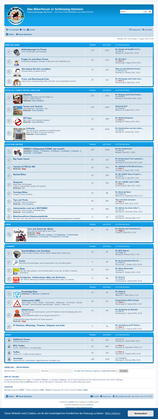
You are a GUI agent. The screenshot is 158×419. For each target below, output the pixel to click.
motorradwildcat (38, 101)
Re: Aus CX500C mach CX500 (127, 182)
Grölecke (30, 128)
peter (85, 390)
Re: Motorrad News (123, 192)
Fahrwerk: (46, 151)
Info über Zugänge (45, 235)
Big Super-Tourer (21, 159)
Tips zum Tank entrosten (125, 200)
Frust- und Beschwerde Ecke (35, 79)
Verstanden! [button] (140, 413)
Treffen (16, 352)
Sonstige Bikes (20, 192)
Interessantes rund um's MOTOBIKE (30, 208)
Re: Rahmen (120, 291)
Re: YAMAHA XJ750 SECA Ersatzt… (129, 166)
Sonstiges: (38, 153)
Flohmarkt (10, 246)
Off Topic (27, 118)
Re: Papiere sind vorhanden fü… (128, 229)
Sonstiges (9, 287)
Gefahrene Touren (21, 339)
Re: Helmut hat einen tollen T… (128, 208)
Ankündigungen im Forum (34, 49)
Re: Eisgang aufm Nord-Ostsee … (129, 95)
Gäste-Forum (28, 310)
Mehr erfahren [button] (112, 413)
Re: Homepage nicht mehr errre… (128, 79)
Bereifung (44, 237)
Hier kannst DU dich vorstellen (36, 69)
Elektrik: (76, 151)
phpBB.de (89, 405)
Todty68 (121, 358)
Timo (120, 302)
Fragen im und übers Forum (34, 59)
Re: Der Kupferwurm (123, 149)
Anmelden (9, 367)
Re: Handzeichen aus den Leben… (129, 128)
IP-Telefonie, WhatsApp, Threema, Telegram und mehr (39, 325)
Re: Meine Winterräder (124, 268)
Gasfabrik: (66, 151)
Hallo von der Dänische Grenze (127, 69)
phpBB (70, 402)
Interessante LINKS (31, 300)
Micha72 (121, 71)
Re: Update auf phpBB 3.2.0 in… (128, 49)
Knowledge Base (29, 291)
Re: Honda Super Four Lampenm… (129, 159)
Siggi (24, 169)
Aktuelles (27, 95)
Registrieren (22, 367)
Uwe (120, 61)
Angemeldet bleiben (109, 371)
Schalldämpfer (60, 235)
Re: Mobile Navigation (124, 118)
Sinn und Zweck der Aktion (40, 229)
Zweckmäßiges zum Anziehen (35, 251)
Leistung (65, 237)
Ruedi (120, 96)
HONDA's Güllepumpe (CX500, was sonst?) (43, 149)
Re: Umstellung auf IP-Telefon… (128, 325)
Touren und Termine (32, 106)
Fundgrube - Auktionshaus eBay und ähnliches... (43, 277)
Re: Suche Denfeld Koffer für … (128, 261)
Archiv (8, 335)
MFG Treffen (19, 346)
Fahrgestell (55, 237)
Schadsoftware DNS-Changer (127, 300)
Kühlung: (56, 151)
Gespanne (18, 182)
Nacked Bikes (19, 174)
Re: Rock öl (120, 277)
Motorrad (45, 294)
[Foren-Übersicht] (16, 15)
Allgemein (36, 294)
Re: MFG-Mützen (122, 251)
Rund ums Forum (12, 45)
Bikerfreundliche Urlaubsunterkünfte (30, 216)
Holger (120, 194)
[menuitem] (22, 30)
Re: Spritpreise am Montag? (126, 309)
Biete (22, 269)
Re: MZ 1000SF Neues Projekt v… (128, 174)
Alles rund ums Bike (14, 144)
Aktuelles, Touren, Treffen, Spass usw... (23, 90)
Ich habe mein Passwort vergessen (87, 371)
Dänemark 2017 (121, 106)
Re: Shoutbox (121, 59)
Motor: (36, 151)
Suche (22, 261)
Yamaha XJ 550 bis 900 (24, 167)
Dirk (120, 51)
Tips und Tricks (20, 200)
